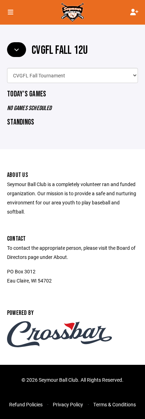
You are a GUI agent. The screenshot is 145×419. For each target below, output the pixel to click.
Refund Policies (26, 404)
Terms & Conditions (114, 404)
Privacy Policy (68, 404)
